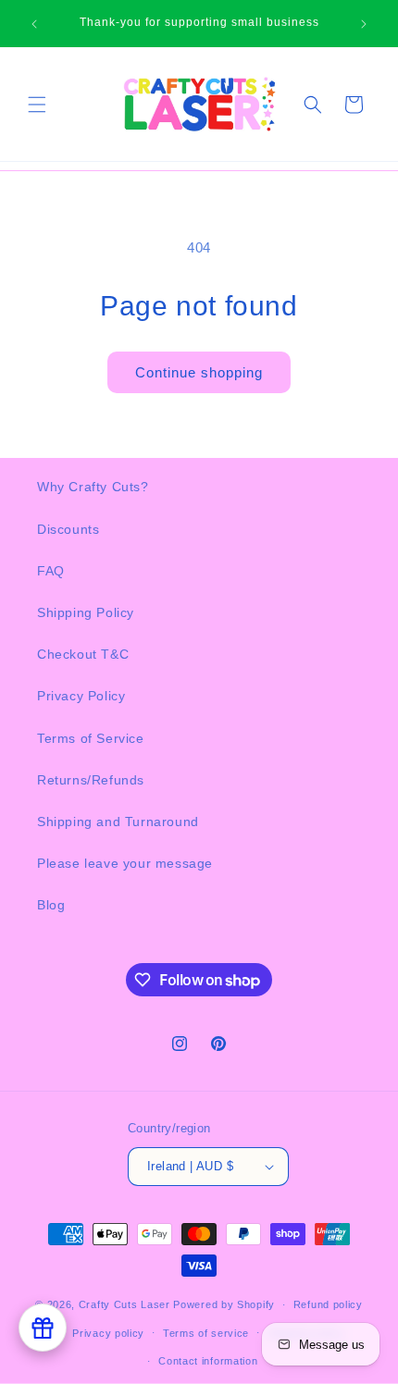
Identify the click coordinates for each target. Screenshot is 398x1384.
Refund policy (328, 1304)
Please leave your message (125, 863)
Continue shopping (199, 372)
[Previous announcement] (34, 24)
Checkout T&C (83, 654)
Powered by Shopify (224, 1304)
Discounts (68, 529)
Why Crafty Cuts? (93, 486)
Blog (51, 904)
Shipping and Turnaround (118, 821)
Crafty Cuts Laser (126, 1304)
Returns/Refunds (90, 779)
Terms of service (206, 1333)
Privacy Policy (81, 695)
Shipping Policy (85, 612)
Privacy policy (108, 1333)
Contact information (207, 1360)
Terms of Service (90, 738)
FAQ (51, 570)
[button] (37, 104)
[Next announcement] (363, 24)
